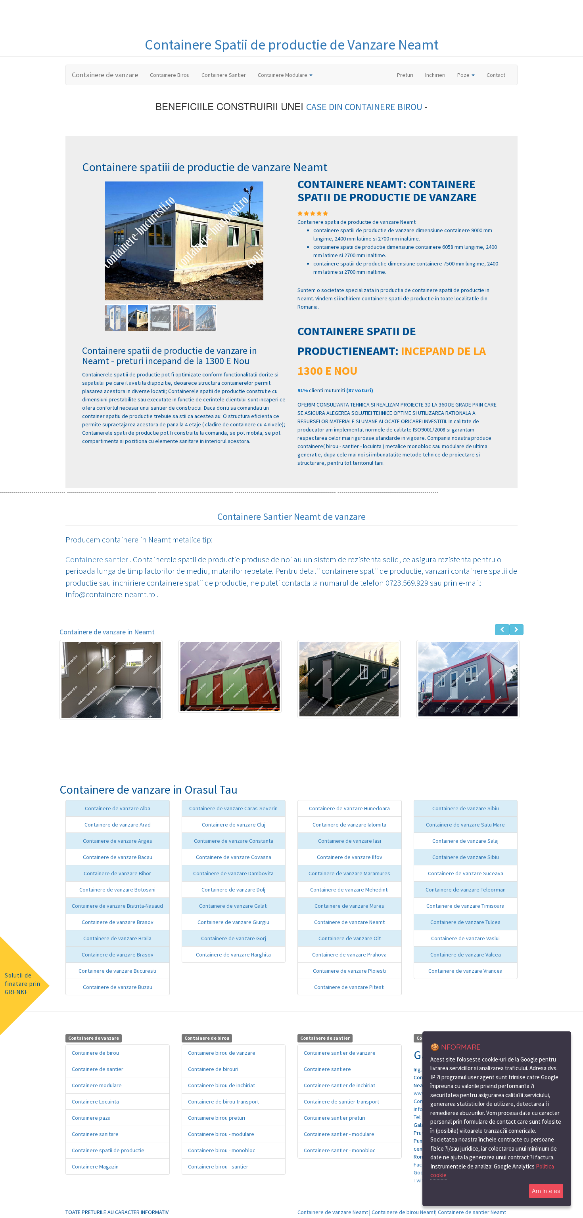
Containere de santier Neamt (472, 1212)
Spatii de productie (272, 44)
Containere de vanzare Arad (117, 824)
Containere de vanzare (105, 74)
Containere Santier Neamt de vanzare (291, 516)
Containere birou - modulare (221, 1134)
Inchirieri (435, 74)
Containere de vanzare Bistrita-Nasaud (117, 905)
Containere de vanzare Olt (349, 938)
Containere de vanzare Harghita (233, 954)
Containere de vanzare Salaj (465, 840)
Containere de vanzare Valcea (465, 954)
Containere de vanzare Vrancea (465, 970)
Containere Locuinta (95, 1101)
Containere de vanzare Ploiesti (349, 970)
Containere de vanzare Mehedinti (349, 889)
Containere (179, 44)
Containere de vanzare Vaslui (465, 938)
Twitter (422, 1180)
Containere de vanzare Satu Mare (465, 824)
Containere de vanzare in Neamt (107, 631)
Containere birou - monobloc (221, 1150)
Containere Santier (223, 74)
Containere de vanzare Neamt (349, 922)
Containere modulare (97, 1085)
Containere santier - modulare (339, 1134)
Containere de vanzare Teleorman (466, 889)
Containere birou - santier (218, 1166)
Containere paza (91, 1117)
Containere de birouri (213, 1069)
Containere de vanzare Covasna (233, 857)
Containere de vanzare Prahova (349, 954)
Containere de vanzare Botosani (117, 889)
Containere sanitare (95, 1134)
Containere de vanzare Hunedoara (349, 808)
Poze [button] (464, 74)
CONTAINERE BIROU (384, 107)
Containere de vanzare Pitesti (349, 987)
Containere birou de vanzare (221, 1052)
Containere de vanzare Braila (117, 938)
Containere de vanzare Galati (233, 905)
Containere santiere (327, 1069)
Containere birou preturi (216, 1117)
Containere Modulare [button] (283, 74)
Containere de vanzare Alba (117, 808)
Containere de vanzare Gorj (233, 938)
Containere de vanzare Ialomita (349, 824)
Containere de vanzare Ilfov (349, 857)
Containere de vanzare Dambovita (233, 873)
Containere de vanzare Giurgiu (233, 922)
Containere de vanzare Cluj (233, 824)
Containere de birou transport (223, 1101)
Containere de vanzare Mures (349, 905)
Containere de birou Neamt (403, 1212)
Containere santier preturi (334, 1117)
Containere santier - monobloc (340, 1150)
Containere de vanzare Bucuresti (117, 970)
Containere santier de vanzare (340, 1052)
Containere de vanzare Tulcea (465, 922)
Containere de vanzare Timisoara (465, 905)
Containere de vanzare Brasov (117, 922)
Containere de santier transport (341, 1101)
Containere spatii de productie (108, 1150)
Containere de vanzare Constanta (233, 840)
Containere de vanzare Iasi (349, 840)
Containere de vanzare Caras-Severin (233, 808)
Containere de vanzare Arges (117, 840)
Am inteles (546, 1191)
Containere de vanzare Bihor (117, 873)
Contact (496, 74)
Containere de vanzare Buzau (117, 987)
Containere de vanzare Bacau (117, 857)
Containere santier (97, 559)
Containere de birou (95, 1052)
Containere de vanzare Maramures (349, 873)
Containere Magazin (95, 1166)
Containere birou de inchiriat (221, 1085)
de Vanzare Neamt (384, 44)
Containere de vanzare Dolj (233, 889)
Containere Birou (170, 74)
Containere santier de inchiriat (339, 1085)
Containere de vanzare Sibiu (465, 808)
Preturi (408, 74)
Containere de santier (97, 1069)
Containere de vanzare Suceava (465, 873)
